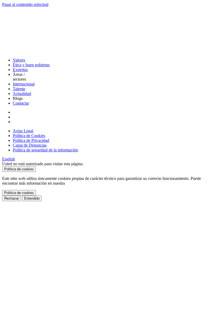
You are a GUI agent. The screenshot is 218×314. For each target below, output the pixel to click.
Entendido (32, 198)
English (8, 159)
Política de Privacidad (31, 140)
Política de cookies (19, 169)
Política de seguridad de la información (45, 150)
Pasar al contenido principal (25, 4)
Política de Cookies (29, 135)
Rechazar (11, 198)
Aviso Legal (23, 131)
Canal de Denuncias (30, 145)
